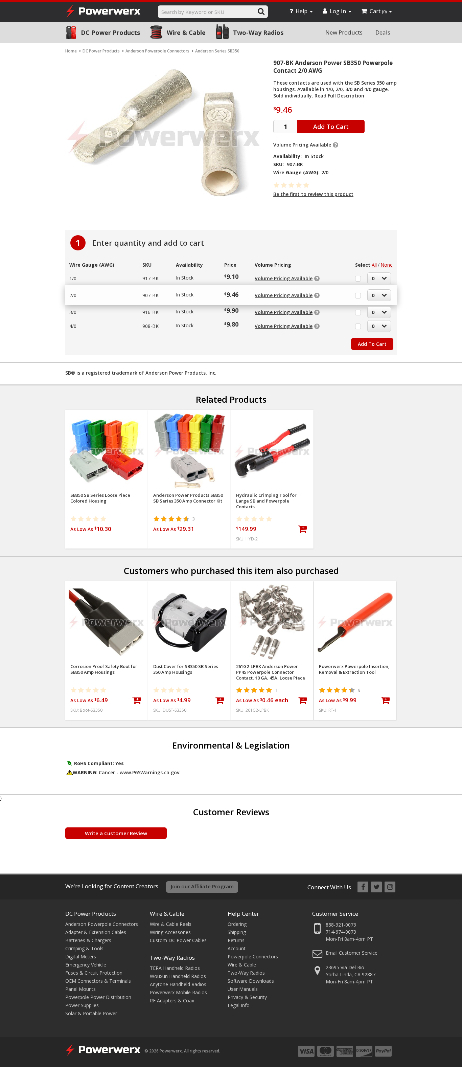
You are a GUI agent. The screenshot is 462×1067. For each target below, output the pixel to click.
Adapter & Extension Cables (95, 932)
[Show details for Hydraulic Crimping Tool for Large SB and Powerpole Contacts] (272, 451)
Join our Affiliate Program (202, 886)
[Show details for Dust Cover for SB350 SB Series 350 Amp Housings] (189, 622)
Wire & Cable (186, 32)
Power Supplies (82, 1005)
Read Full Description (339, 95)
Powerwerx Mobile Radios (178, 992)
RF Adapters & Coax (172, 1000)
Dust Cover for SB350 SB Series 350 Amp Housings (185, 669)
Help (301, 11)
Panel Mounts (80, 989)
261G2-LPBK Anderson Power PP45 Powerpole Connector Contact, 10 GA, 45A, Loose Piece (270, 672)
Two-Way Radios (258, 32)
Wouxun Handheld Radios (178, 976)
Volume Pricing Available (302, 144)
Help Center (243, 913)
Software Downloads (251, 981)
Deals (382, 32)
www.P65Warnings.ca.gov (149, 772)
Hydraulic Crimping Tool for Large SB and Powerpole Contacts (266, 501)
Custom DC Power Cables (178, 940)
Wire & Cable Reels (170, 924)
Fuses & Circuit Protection (93, 973)
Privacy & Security (247, 997)
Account (237, 948)
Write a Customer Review (116, 833)
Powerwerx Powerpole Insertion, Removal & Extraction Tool (354, 669)
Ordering (237, 924)
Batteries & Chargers (88, 940)
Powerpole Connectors (253, 956)
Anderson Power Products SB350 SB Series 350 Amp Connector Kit (188, 498)
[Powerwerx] (103, 12)
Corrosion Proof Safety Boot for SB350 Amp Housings (103, 669)
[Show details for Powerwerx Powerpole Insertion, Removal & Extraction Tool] (355, 622)
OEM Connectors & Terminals (98, 981)
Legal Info (239, 1005)
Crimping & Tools (84, 948)
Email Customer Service (351, 953)
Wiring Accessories (170, 932)
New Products (344, 32)
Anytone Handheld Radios (178, 984)
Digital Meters (80, 956)
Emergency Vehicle (85, 964)
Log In (338, 11)
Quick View (106, 418)
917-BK (150, 278)
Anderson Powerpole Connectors (101, 924)
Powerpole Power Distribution (98, 997)
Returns (236, 940)
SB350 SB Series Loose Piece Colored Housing (100, 498)
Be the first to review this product (313, 194)
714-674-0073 (341, 932)
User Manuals (243, 989)
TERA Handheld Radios (175, 968)
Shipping (237, 932)
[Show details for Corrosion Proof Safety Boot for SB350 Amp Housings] (106, 622)
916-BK (150, 312)
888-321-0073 (341, 924)
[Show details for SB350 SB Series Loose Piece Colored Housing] (106, 451)
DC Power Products (110, 32)
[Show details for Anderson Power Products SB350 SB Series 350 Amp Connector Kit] (189, 451)
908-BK (150, 326)
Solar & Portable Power (91, 1013)
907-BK (150, 295)
